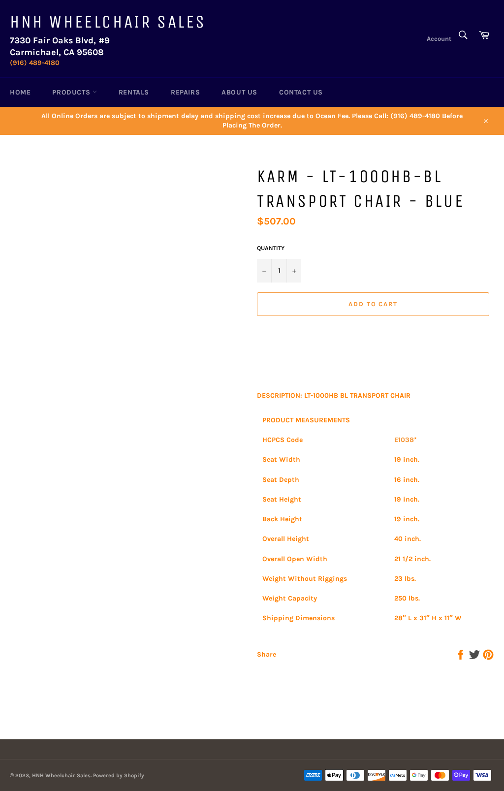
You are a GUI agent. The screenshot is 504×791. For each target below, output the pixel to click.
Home (20, 92)
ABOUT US (239, 92)
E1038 (404, 440)
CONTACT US (301, 92)
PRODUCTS (72, 92)
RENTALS (134, 92)
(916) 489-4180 (35, 63)
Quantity (270, 248)
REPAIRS (185, 92)
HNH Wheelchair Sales (108, 21)
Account (439, 38)
